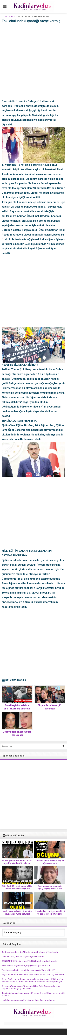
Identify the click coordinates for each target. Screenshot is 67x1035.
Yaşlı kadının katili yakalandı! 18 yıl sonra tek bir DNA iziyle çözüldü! (50, 914)
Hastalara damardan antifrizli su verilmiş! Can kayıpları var (28, 1000)
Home (4, 16)
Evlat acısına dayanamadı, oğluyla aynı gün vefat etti (50, 887)
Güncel (12, 16)
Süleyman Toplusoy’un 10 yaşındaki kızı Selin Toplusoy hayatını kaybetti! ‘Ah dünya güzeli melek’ (31, 987)
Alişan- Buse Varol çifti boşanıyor (50, 707)
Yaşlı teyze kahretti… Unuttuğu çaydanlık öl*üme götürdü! (17, 912)
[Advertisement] (33, 65)
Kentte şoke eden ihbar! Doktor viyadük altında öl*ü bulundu (17, 861)
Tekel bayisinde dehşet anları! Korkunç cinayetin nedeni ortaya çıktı (17, 708)
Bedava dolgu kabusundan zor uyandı (17, 733)
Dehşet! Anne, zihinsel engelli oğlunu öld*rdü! (50, 861)
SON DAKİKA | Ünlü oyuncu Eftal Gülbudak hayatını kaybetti (17, 887)
